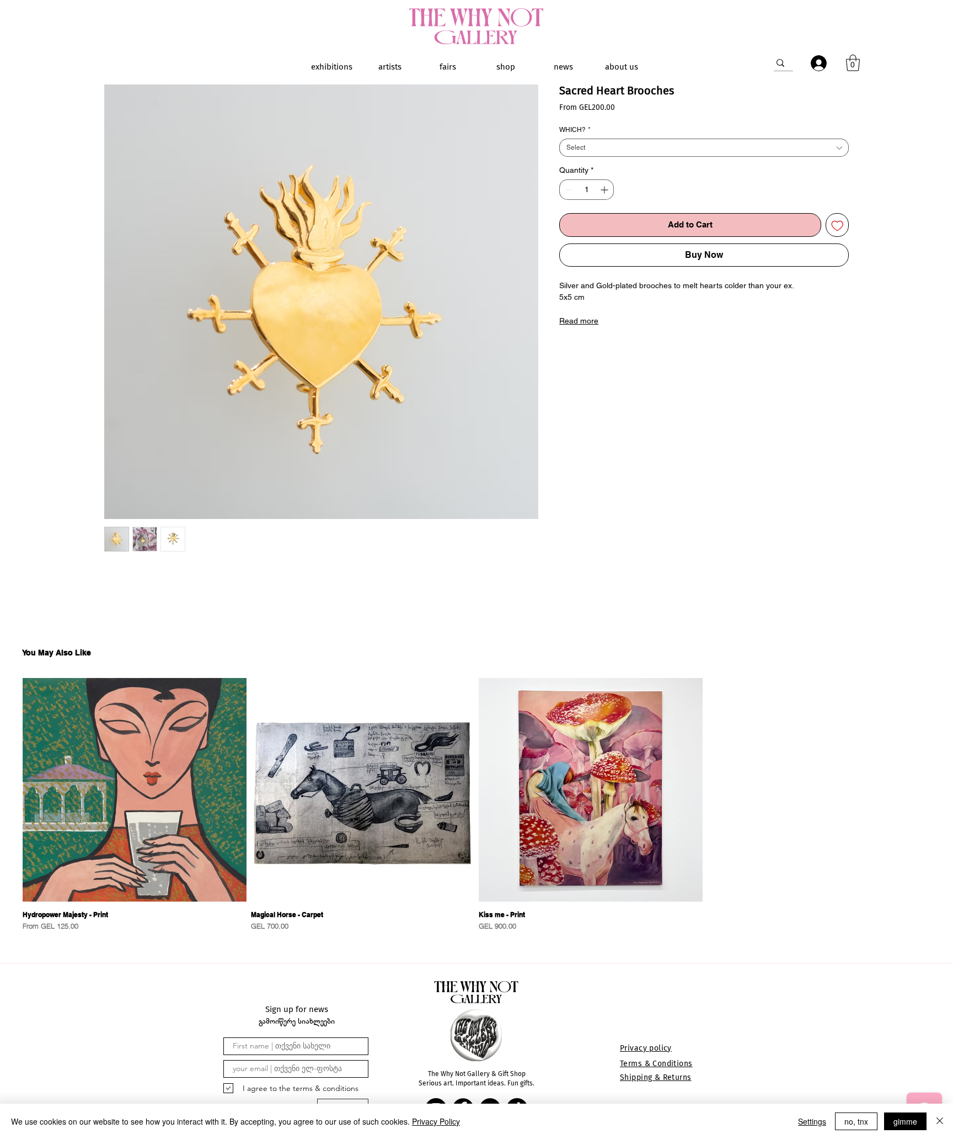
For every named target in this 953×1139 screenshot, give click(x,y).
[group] (476, 805)
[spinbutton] (586, 189)
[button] (853, 63)
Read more (578, 320)
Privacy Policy (436, 1121)
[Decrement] (568, 189)
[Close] (939, 1121)
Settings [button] (812, 1121)
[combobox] (704, 148)
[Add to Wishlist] (837, 225)
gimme (905, 1121)
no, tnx (856, 1121)
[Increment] (605, 189)
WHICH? (575, 130)
